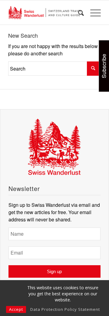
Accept (16, 309)
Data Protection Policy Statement (65, 309)
